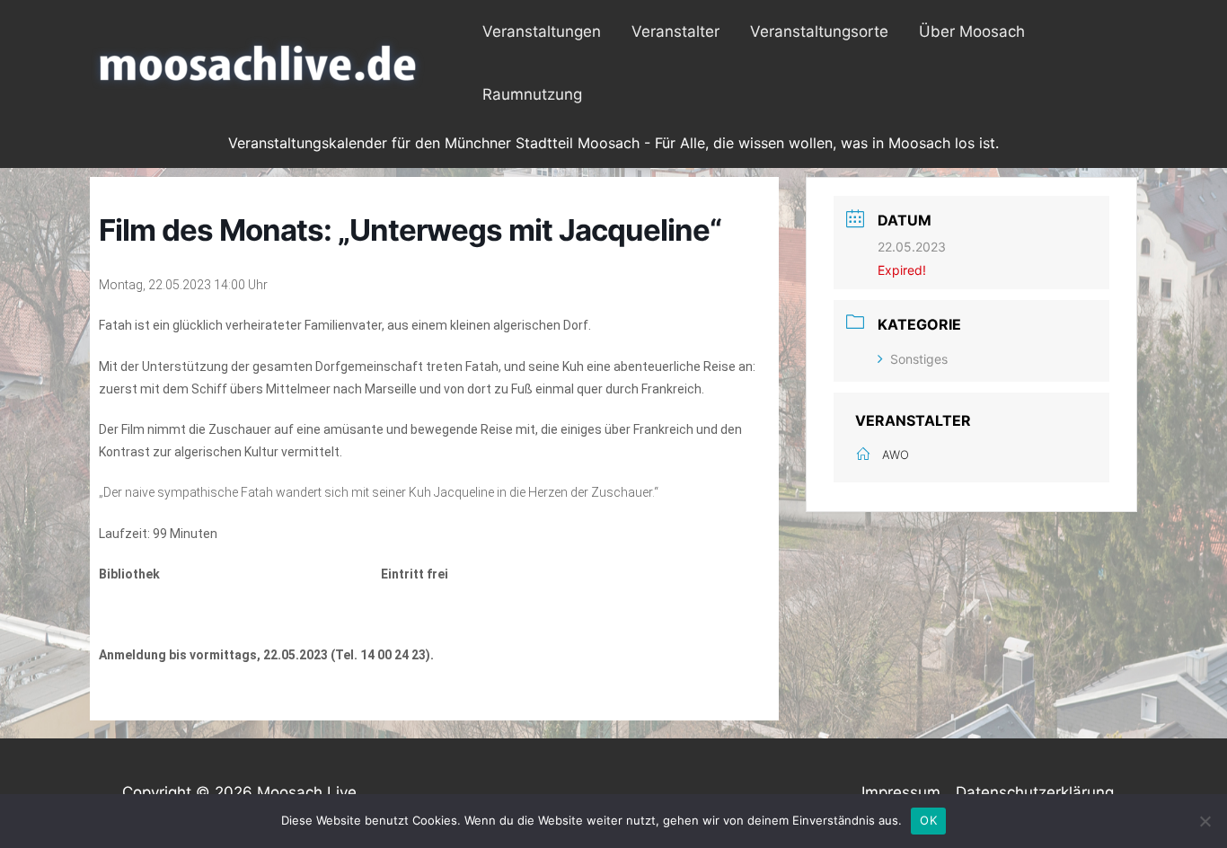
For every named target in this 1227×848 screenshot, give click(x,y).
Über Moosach (972, 31)
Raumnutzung (532, 94)
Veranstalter (675, 31)
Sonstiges (919, 359)
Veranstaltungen (541, 31)
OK (928, 820)
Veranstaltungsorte (819, 31)
